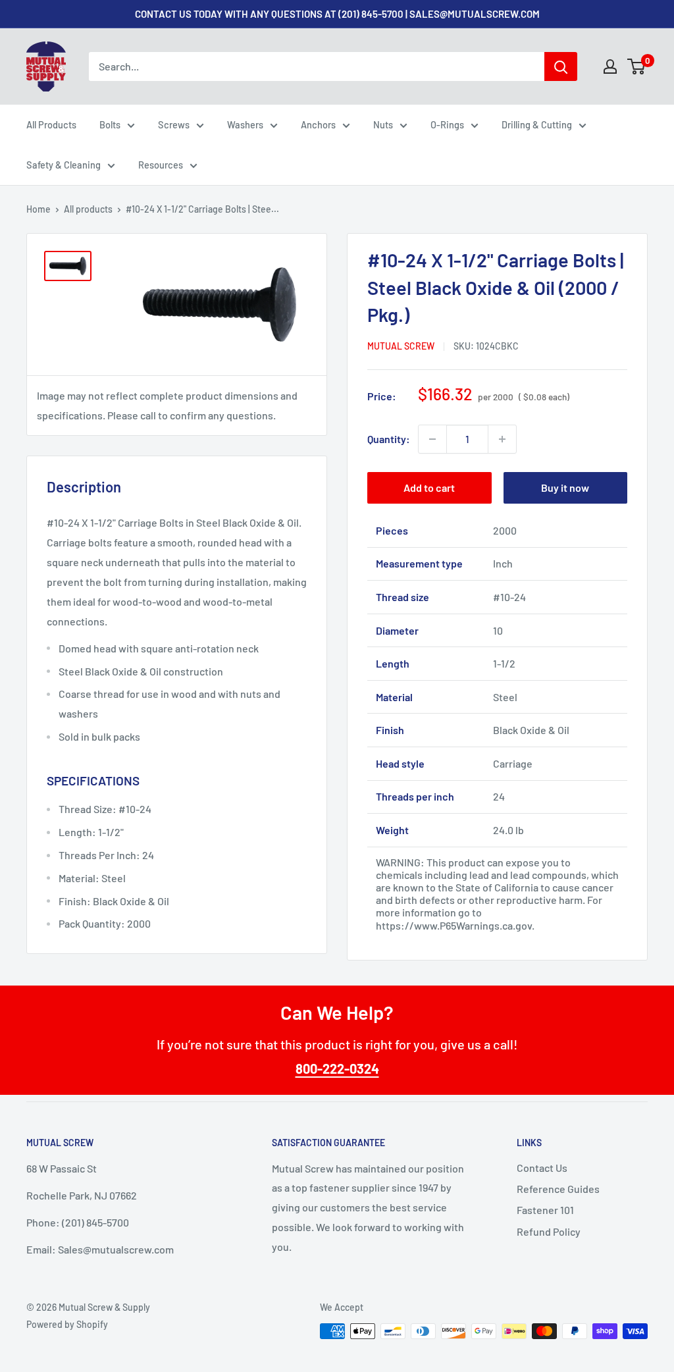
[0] (637, 66)
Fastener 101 (545, 1209)
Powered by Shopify (67, 1324)
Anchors (318, 124)
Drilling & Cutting (537, 124)
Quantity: (388, 439)
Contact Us (542, 1167)
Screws (174, 124)
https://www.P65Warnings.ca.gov (454, 925)
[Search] (560, 66)
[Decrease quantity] (432, 439)
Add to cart (429, 487)
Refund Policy (549, 1231)
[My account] (610, 66)
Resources (160, 165)
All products (88, 209)
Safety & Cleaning (63, 165)
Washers (245, 124)
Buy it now (565, 487)
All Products (51, 124)
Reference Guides (558, 1188)
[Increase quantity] (502, 439)
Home (38, 209)
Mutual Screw (400, 346)
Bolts (109, 124)
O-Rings (447, 124)
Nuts (383, 124)
